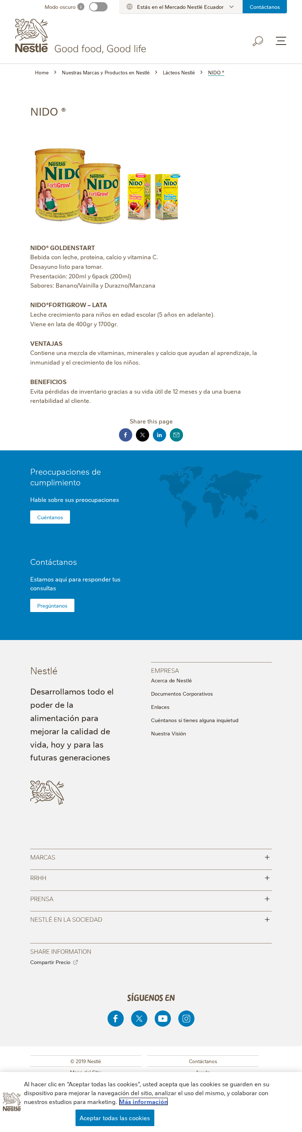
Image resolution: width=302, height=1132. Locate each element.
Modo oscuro (60, 6)
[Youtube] (163, 1018)
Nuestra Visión (168, 733)
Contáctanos (265, 6)
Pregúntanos (52, 605)
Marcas (150, 856)
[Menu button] (281, 41)
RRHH (150, 877)
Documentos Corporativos (182, 693)
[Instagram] (186, 1018)
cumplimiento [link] (55, 482)
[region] (151, 1102)
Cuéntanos (50, 517)
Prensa (150, 898)
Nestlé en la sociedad (150, 918)
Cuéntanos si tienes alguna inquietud (194, 720)
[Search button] (258, 41)
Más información (143, 1101)
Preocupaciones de (65, 476)
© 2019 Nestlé (85, 1061)
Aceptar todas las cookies (115, 1118)
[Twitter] (139, 1018)
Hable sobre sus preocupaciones (74, 499)
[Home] (82, 36)
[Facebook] (116, 1018)
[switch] (98, 6)
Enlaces (160, 706)
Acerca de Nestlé (171, 680)
